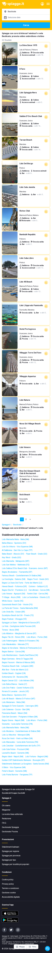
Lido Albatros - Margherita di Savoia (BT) (19, 633)
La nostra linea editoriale (12, 814)
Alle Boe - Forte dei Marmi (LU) (15, 670)
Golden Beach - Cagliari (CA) (14, 673)
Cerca (26, 25)
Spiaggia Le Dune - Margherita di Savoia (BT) (21, 622)
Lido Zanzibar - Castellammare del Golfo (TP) (21, 746)
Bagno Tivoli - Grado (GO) (38, 579)
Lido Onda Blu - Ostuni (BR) (13, 612)
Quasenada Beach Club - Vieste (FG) (17, 604)
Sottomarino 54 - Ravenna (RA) (15, 677)
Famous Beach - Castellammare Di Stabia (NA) (21, 575)
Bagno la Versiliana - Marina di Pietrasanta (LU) (22, 648)
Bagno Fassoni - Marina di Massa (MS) (18, 662)
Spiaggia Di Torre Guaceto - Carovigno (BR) (20, 706)
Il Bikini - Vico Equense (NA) (14, 767)
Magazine (6, 810)
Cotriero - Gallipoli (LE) (38, 586)
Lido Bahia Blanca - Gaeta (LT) (14, 684)
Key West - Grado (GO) (11, 557)
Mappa (22, 947)
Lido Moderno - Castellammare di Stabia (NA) (21, 731)
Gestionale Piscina (10, 831)
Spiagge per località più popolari (15, 864)
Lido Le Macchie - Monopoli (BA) (16, 735)
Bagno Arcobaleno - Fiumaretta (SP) (17, 572)
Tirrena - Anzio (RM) (10, 630)
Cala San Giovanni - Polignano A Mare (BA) (20, 717)
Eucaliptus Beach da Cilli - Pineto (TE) (18, 615)
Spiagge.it (6, 524)
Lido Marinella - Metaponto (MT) (15, 561)
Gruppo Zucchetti (18, 793)
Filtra (34, 947)
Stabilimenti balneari (10, 847)
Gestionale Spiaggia (10, 827)
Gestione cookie (9, 892)
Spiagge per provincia (11, 855)
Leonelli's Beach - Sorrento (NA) (15, 753)
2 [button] (26, 519)
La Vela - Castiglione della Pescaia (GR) (19, 626)
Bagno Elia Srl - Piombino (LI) (14, 590)
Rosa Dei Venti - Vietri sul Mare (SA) (17, 738)
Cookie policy (7, 879)
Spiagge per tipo (9, 860)
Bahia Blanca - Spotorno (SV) (14, 543)
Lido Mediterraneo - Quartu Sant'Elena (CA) (20, 655)
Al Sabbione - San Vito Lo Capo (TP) (17, 550)
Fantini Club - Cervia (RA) (37, 594)
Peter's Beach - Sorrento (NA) (14, 771)
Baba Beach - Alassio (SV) (13, 554)
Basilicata (17, 524)
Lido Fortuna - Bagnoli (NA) (36, 756)
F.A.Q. (4, 823)
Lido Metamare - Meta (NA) (13, 702)
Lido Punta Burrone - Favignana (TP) (17, 774)
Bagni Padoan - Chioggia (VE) (14, 619)
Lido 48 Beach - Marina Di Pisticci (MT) (18, 698)
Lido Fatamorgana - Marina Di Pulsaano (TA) (20, 641)
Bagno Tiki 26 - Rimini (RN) (13, 637)
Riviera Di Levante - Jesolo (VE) (15, 691)
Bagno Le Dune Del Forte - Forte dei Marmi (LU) (22, 583)
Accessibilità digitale (11, 897)
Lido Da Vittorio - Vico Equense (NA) (17, 546)
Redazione (6, 818)
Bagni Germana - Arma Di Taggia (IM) (17, 659)
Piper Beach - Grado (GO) (36, 554)
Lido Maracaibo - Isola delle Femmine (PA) (20, 742)
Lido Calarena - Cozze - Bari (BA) (16, 709)
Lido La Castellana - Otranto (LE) (36, 597)
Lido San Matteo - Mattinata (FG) (15, 565)
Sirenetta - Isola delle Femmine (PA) (17, 724)
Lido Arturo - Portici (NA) (36, 637)
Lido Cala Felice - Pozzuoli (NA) (15, 749)
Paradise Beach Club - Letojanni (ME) (17, 666)
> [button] (30, 519)
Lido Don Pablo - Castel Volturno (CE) (18, 688)
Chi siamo (6, 805)
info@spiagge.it (13, 944)
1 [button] (21, 519)
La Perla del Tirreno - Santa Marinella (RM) (20, 608)
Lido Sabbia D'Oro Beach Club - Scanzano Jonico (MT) (25, 568)
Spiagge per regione (10, 851)
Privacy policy (8, 884)
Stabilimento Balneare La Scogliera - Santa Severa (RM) (25, 764)
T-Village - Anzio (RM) (11, 597)
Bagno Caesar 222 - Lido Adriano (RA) (18, 680)
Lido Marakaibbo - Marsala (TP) (15, 644)
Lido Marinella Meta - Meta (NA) (15, 539)
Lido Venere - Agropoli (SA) (13, 594)
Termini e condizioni (10, 888)
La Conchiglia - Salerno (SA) (13, 579)
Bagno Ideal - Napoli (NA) (12, 756)
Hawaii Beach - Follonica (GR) (14, 586)
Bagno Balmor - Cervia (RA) (13, 651)
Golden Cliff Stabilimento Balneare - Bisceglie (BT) (23, 760)
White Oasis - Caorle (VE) (12, 601)
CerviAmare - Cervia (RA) (39, 590)
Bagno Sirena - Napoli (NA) (13, 720)
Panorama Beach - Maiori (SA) (14, 713)
